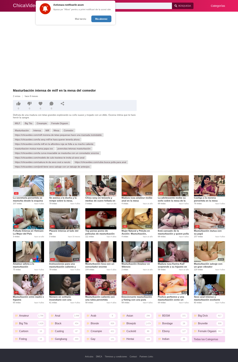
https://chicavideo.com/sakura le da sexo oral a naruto (42, 162)
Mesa (56, 130)
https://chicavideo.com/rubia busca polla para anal (100, 162)
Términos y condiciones (116, 356)
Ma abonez (101, 18)
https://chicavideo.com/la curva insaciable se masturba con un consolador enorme (57, 153)
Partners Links (146, 356)
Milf (47, 130)
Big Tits (28, 123)
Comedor (68, 130)
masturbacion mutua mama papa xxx (34, 148)
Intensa (37, 130)
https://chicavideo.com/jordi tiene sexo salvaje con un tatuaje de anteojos (52, 166)
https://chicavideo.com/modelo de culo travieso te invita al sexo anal (49, 157)
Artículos (89, 356)
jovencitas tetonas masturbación (74, 148)
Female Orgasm (59, 123)
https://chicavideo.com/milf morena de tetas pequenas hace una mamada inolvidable (58, 135)
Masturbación (22, 130)
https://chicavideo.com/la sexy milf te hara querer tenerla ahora (47, 139)
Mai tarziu (80, 18)
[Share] (62, 103)
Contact (133, 356)
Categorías (218, 5)
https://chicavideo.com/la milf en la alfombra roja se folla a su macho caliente (54, 144)
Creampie (42, 123)
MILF (17, 123)
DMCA (99, 356)
